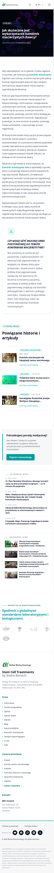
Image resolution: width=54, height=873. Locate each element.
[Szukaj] (29, 4)
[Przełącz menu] (49, 4)
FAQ (6, 745)
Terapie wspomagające (14, 736)
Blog (6, 724)
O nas (6, 740)
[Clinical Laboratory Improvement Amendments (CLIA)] (20, 629)
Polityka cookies (31, 826)
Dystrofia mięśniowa (13, 777)
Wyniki (7, 720)
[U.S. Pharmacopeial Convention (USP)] (6, 629)
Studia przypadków (13, 707)
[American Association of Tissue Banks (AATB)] (6, 638)
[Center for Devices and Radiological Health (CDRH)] (33, 629)
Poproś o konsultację (20, 457)
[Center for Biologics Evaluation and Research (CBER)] (47, 629)
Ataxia (7, 760)
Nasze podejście (11, 728)
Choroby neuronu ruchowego (17, 772)
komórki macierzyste (40, 74)
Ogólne (7, 781)
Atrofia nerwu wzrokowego (16, 764)
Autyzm (7, 768)
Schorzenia (9, 703)
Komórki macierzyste (13, 732)
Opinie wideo (10, 715)
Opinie (7, 711)
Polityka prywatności (10, 826)
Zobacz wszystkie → (13, 785)
